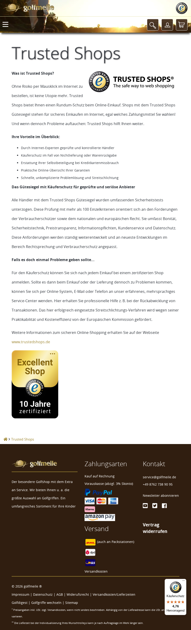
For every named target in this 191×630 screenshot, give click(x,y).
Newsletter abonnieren (161, 495)
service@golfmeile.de (159, 477)
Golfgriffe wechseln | (48, 602)
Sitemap (71, 602)
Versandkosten (96, 571)
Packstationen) (123, 542)
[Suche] (153, 25)
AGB (59, 594)
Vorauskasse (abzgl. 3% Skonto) (109, 483)
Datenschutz (43, 594)
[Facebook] (164, 505)
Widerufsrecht (78, 594)
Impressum (20, 594)
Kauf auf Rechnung (100, 476)
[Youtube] (145, 505)
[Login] (167, 25)
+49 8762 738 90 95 (158, 484)
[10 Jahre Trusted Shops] (95, 384)
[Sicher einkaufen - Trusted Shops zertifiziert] (182, 8)
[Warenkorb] (182, 25)
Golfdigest (19, 602)
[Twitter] (154, 505)
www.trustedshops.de (31, 341)
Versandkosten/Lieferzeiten (114, 594)
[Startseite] (5, 439)
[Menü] (183, 581)
